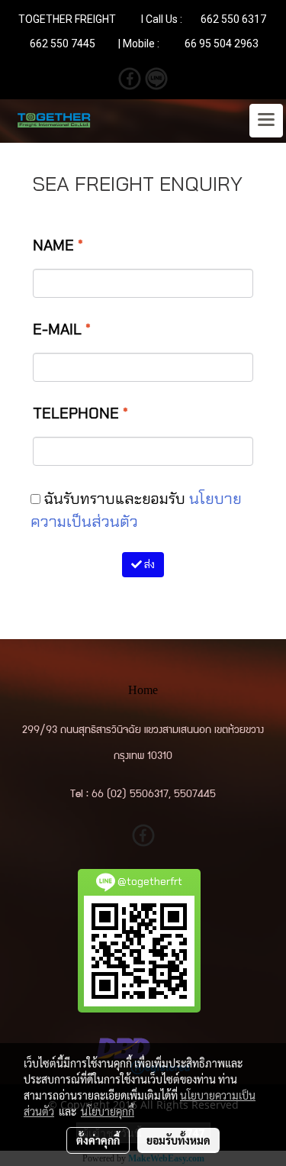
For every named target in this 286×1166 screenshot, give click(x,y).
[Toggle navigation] (266, 120)
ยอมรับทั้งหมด (178, 1140)
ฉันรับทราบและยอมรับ (136, 510)
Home (143, 689)
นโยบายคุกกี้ (107, 1111)
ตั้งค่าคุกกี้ (98, 1140)
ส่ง (148, 564)
